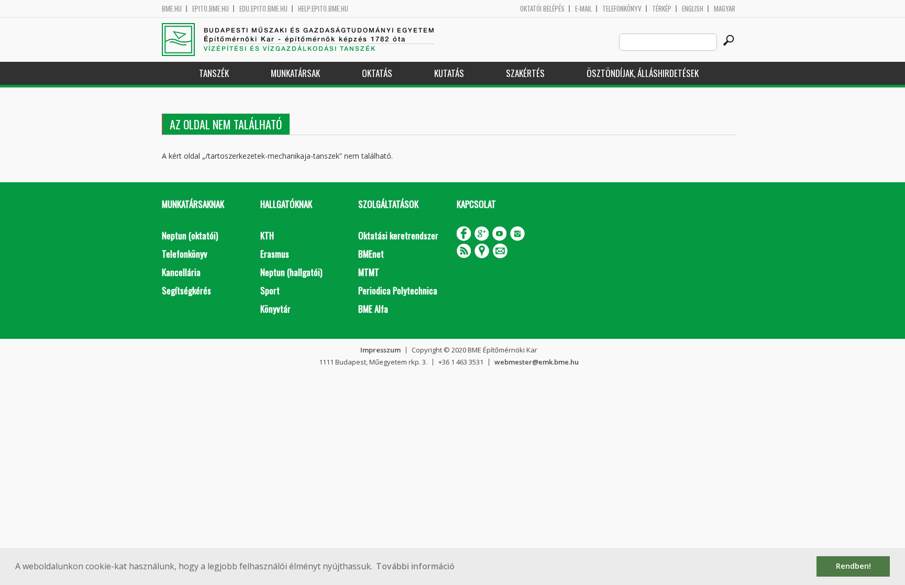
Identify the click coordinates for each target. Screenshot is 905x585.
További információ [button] (415, 566)
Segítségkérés (186, 290)
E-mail (583, 8)
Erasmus (274, 253)
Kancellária (181, 272)
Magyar (724, 8)
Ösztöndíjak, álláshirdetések (643, 73)
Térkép (661, 8)
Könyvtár (275, 308)
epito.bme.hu (210, 8)
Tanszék (214, 73)
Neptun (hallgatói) (291, 272)
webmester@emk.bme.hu (536, 362)
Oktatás (377, 73)
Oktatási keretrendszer (398, 235)
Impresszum (380, 350)
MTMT (368, 272)
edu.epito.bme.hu (263, 8)
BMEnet (371, 253)
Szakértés (525, 73)
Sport (270, 290)
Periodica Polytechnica (397, 290)
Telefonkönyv (622, 8)
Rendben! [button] (853, 566)
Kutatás (449, 73)
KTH (267, 235)
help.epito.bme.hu (323, 8)
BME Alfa (373, 308)
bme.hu (172, 8)
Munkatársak (295, 73)
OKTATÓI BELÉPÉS (542, 8)
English (692, 8)
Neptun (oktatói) (190, 235)
